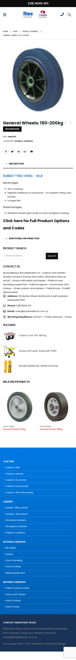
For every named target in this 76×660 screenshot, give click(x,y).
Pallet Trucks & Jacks (17, 588)
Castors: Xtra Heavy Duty (19, 492)
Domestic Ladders (15, 520)
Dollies (9, 554)
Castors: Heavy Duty (16, 486)
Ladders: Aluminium (16, 514)
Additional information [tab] (24, 238)
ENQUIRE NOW (12, 129)
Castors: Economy (15, 480)
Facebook (6, 151)
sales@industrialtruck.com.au (31, 311)
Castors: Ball (12, 467)
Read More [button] (30, 396)
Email (31, 151)
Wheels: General (24, 141)
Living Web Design (55, 643)
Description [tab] (16, 163)
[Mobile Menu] (6, 15)
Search (52, 256)
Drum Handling (13, 560)
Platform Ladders (15, 532)
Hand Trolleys (13, 566)
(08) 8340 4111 (38, 3)
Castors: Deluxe (14, 473)
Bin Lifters (10, 547)
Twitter (12, 151)
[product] (9, 336)
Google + (25, 151)
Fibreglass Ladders (16, 526)
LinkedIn (19, 151)
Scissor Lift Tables (15, 594)
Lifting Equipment (15, 573)
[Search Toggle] (69, 14)
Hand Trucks (12, 606)
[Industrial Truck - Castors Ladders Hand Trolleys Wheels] (28, 15)
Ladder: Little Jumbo (16, 507)
